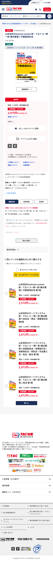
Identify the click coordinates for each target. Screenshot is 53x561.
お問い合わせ (7, 532)
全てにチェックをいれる (28, 270)
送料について (12, 165)
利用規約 (6, 506)
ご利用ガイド (35, 2)
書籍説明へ (25, 89)
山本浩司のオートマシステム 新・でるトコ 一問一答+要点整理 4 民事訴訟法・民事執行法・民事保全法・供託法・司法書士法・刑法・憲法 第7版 (33, 348)
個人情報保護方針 (9, 512)
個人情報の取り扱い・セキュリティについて (40, 512)
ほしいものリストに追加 (29, 128)
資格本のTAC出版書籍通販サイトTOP (15, 23)
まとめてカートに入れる (29, 275)
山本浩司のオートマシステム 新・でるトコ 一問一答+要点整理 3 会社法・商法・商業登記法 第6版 (33, 317)
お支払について (28, 162)
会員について (12, 117)
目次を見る (11, 193)
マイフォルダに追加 (29, 139)
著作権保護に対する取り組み (40, 520)
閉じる (26, 403)
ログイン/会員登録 (47, 9)
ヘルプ (32, 527)
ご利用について (13, 162)
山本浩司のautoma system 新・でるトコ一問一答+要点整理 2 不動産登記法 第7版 (33, 287)
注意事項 (26, 165)
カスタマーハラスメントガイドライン (13, 520)
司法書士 (33, 23)
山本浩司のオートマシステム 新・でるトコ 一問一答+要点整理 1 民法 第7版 (33, 379)
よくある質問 (7, 527)
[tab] (15, 100)
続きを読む (26, 241)
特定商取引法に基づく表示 (39, 506)
